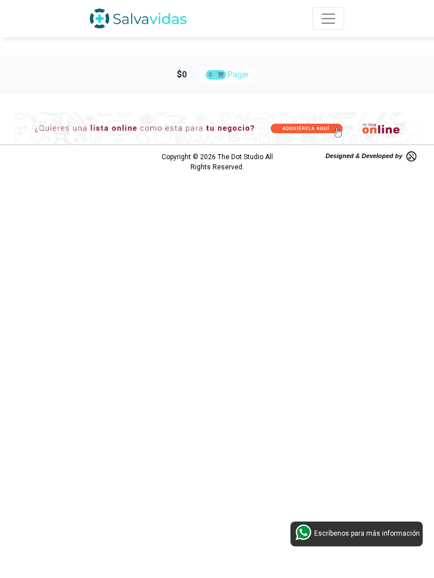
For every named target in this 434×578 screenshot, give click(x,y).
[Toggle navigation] (328, 18)
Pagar (229, 74)
